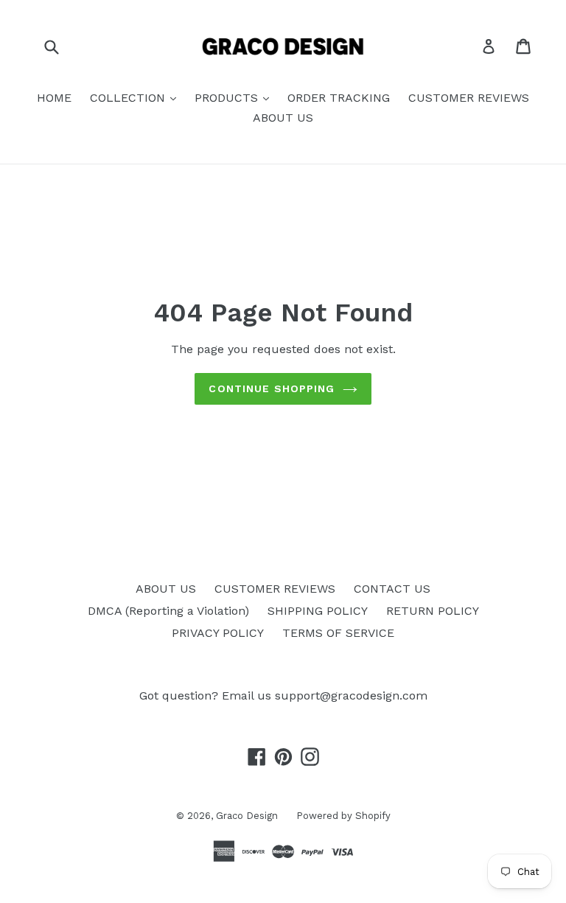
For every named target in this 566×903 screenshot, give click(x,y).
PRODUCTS (228, 98)
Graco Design (247, 815)
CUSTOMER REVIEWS (468, 98)
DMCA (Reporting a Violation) (168, 611)
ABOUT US (283, 118)
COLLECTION (129, 98)
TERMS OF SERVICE (338, 633)
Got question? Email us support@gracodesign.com (283, 695)
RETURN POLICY (432, 611)
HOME (54, 98)
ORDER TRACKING (338, 98)
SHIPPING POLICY (318, 611)
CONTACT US (392, 589)
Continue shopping (272, 388)
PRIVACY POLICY (218, 633)
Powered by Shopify (343, 815)
